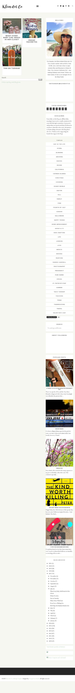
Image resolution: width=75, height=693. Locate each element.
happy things (59, 220)
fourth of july (59, 207)
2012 (50, 633)
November (53, 578)
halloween (59, 215)
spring (59, 279)
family (59, 199)
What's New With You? (56, 600)
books (59, 165)
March (52, 615)
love (59, 245)
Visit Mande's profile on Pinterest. (56, 647)
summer (59, 287)
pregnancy (59, 270)
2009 (50, 641)
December (53, 576)
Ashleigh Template (17, 678)
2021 (50, 563)
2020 (50, 566)
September (53, 583)
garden (59, 211)
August (52, 586)
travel (59, 308)
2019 (50, 568)
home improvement (59, 224)
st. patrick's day (59, 283)
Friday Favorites (32, 41)
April (52, 613)
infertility (59, 228)
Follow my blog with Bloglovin (11, 82)
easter (59, 190)
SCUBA (59, 148)
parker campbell (59, 262)
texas (59, 300)
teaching (59, 296)
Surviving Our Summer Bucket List (59, 605)
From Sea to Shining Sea (57, 603)
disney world (59, 186)
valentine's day (59, 312)
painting (59, 258)
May (51, 610)
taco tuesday (59, 291)
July (51, 589)
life (59, 236)
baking (59, 161)
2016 (50, 623)
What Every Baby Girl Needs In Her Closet (11, 37)
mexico (59, 249)
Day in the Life (59, 144)
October (52, 581)
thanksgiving (59, 304)
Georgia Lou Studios (34, 678)
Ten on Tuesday (11, 68)
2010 (50, 638)
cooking (59, 182)
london (59, 241)
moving (59, 253)
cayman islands (59, 173)
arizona (59, 156)
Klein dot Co (9, 678)
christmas (59, 177)
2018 (50, 571)
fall (59, 194)
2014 (50, 628)
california (59, 169)
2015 (50, 626)
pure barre (59, 274)
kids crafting (59, 232)
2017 (50, 573)
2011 (50, 636)
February (53, 618)
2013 (50, 631)
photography (59, 266)
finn (59, 203)
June (51, 608)
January (52, 620)
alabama (59, 152)
